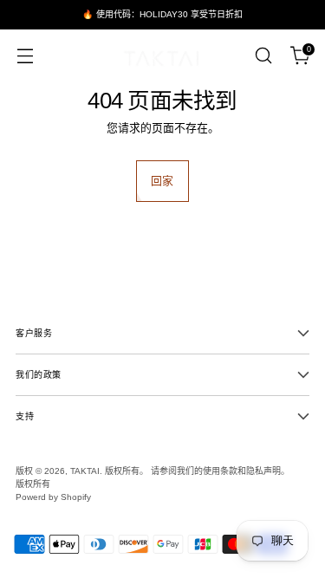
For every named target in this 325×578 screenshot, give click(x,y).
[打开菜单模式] (24, 56)
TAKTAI (85, 471)
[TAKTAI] (163, 55)
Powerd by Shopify (53, 497)
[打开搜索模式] (263, 56)
